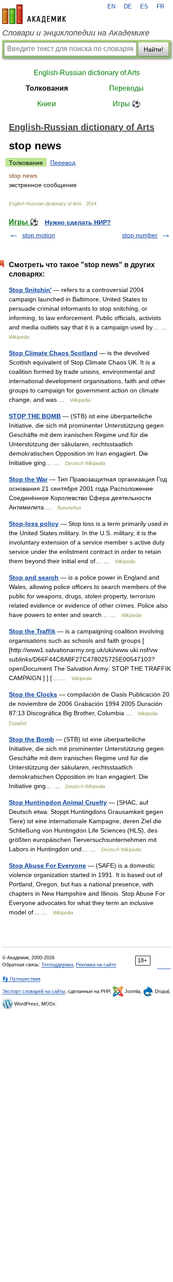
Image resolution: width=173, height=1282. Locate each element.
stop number (139, 235)
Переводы (126, 88)
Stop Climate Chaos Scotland (53, 353)
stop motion (38, 235)
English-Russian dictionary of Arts (87, 72)
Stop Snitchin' (30, 289)
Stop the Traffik (32, 631)
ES (144, 7)
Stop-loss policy (34, 523)
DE (128, 7)
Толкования (47, 88)
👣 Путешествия (21, 979)
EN (111, 7)
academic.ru (34, 14)
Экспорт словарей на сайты (33, 991)
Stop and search (34, 577)
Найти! (153, 49)
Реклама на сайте (96, 964)
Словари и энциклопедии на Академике (75, 32)
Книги (46, 104)
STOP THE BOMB (35, 416)
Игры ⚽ (127, 104)
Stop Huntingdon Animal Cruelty (58, 802)
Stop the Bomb (31, 739)
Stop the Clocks (33, 694)
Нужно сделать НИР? (78, 222)
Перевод (62, 162)
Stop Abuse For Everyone (47, 865)
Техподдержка (57, 964)
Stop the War (28, 479)
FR (160, 7)
